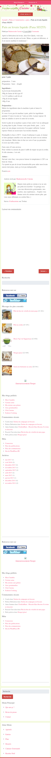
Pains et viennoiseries (16, 20)
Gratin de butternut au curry (22, 367)
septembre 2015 (10, 470)
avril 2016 (8, 462)
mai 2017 (8, 460)
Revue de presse (11, 712)
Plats (7, 739)
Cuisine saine (9, 402)
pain (27, 20)
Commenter (35, 31)
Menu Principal (18, 2)
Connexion (9, 443)
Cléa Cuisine (9, 410)
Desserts (8, 744)
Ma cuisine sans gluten (13, 405)
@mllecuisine (14, 201)
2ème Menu (24, 14)
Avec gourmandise (11, 408)
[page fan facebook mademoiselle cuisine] (14, 297)
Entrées (8, 734)
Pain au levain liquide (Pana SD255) (24, 27)
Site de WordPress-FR (12, 451)
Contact (8, 717)
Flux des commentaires (13, 448)
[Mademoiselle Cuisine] (25, 10)
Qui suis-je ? (9, 707)
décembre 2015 (10, 465)
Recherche (32, 2)
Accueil (4, 20)
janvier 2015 (9, 478)
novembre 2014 (10, 483)
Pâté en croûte (18, 325)
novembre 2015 (10, 467)
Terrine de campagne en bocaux (24, 422)
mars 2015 (8, 475)
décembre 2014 (10, 480)
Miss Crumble (10, 400)
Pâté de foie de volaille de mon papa (25, 311)
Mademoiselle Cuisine (14, 31)
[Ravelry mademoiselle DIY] (14, 302)
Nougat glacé (17, 353)
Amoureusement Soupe (25, 383)
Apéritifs (8, 729)
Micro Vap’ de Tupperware (22, 339)
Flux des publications (12, 446)
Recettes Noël (10, 753)
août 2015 (8, 473)
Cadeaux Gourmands (12, 748)
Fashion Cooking (11, 413)
